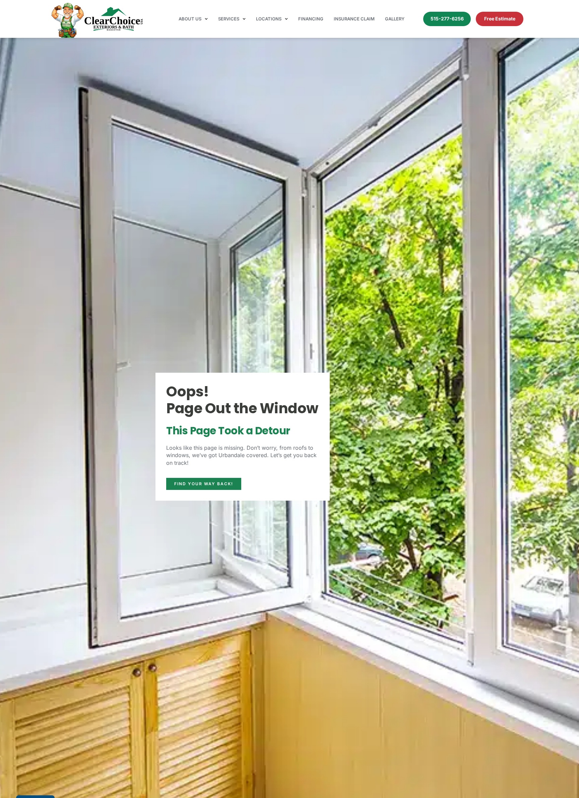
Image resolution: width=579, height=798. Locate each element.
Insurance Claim (354, 18)
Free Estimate (499, 18)
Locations (268, 18)
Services (228, 18)
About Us (190, 18)
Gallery (394, 18)
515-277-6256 (447, 18)
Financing (310, 18)
